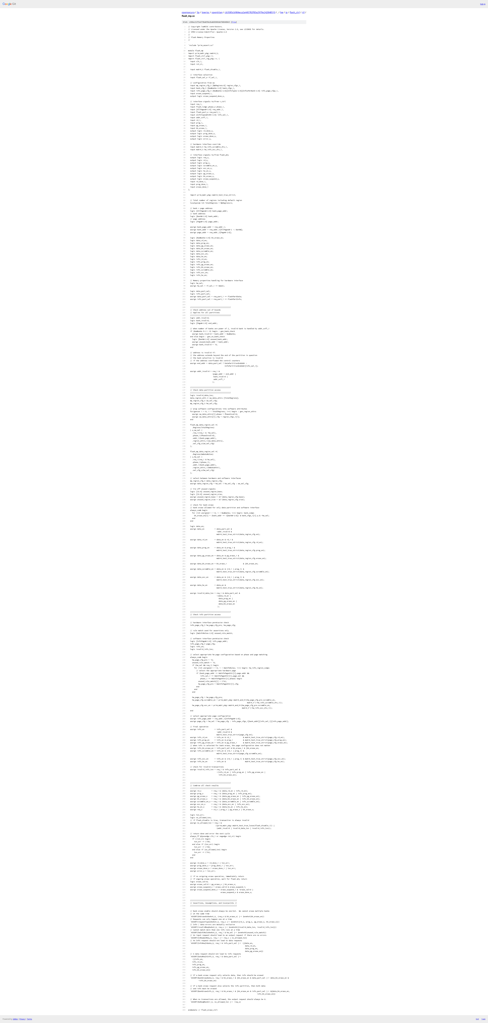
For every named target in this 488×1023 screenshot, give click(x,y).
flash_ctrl (295, 12)
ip (286, 12)
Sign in (482, 4)
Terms (29, 1019)
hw (281, 12)
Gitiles (15, 1019)
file (234, 22)
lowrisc (205, 12)
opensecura (188, 12)
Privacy (22, 1019)
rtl (303, 12)
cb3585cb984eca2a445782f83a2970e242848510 (250, 12)
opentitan (217, 12)
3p (198, 12)
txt (477, 1019)
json (483, 1019)
